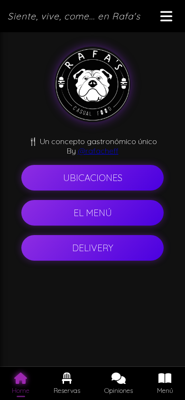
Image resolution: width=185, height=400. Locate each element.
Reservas (67, 390)
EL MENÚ (93, 212)
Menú (165, 390)
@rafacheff (98, 150)
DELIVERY (92, 248)
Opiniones (118, 390)
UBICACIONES (92, 177)
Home (20, 390)
